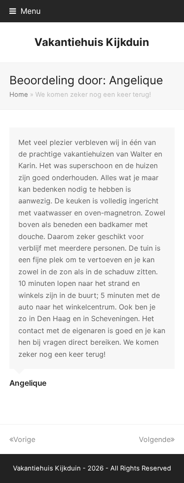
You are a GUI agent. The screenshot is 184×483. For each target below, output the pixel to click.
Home (18, 95)
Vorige (24, 439)
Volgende (155, 439)
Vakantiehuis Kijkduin (91, 42)
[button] (25, 11)
